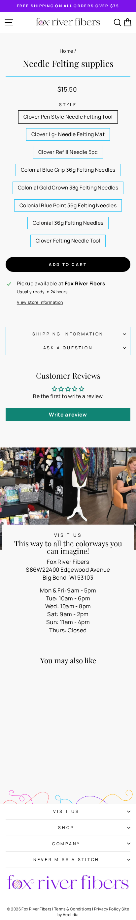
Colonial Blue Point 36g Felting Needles (68, 205)
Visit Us (66, 811)
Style (68, 104)
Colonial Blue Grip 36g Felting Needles (68, 169)
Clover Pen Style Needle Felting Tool (68, 116)
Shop (66, 827)
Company (66, 844)
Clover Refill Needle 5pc (68, 152)
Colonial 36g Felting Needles (68, 222)
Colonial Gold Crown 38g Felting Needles (68, 187)
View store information (40, 302)
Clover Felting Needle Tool (68, 240)
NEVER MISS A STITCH (66, 859)
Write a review (68, 414)
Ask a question (68, 348)
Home (66, 51)
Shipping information (68, 334)
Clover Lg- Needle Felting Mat (68, 134)
